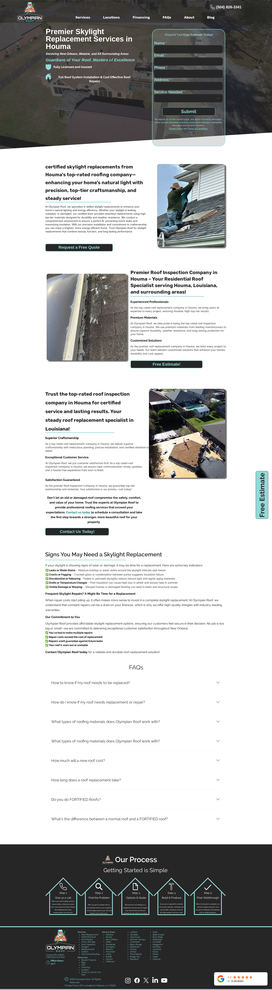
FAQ (83, 965)
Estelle (109, 957)
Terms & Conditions (198, 128)
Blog (83, 962)
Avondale (157, 942)
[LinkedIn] (155, 980)
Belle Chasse (158, 934)
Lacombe (157, 949)
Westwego (157, 939)
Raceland (134, 959)
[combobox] (188, 86)
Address (161, 80)
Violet (155, 957)
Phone (159, 67)
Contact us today (78, 512)
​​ (108, 932)
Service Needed (168, 92)
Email (159, 55)
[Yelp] (5, 495)
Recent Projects (88, 960)
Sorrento (157, 947)
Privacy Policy (176, 128)
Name (159, 43)
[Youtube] (5, 511)
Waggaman (158, 944)
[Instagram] (5, 487)
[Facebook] (5, 479)
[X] (5, 503)
